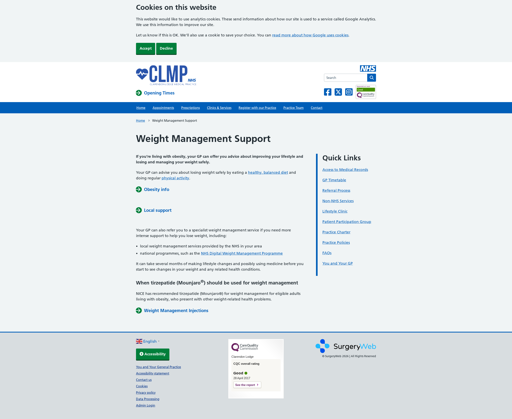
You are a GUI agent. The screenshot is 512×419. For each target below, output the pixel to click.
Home (140, 108)
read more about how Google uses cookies (310, 35)
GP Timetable (334, 180)
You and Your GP (337, 263)
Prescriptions (190, 108)
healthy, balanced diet (268, 172)
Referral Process (336, 190)
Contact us (144, 380)
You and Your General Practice (158, 367)
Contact (316, 108)
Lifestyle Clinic (334, 211)
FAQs (326, 253)
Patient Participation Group (346, 221)
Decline (166, 48)
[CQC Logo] (244, 350)
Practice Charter (336, 232)
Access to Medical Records (345, 169)
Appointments (163, 108)
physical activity (175, 178)
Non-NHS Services (338, 201)
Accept (146, 48)
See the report (245, 385)
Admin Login (145, 405)
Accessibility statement (152, 373)
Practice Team (293, 108)
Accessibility (154, 354)
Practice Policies (336, 242)
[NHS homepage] (166, 75)
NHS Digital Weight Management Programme (242, 253)
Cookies (142, 386)
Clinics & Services (219, 108)
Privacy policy (146, 393)
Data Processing (147, 399)
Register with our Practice (257, 108)
